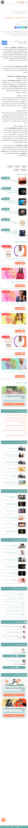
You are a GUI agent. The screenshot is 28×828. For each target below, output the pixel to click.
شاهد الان (19, 263)
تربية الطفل (4, 314)
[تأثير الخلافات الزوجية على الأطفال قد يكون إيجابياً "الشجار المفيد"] (14, 318)
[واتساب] (23, 27)
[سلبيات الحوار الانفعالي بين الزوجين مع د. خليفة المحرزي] (14, 341)
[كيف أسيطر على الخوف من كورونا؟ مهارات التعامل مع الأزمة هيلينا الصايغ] (14, 273)
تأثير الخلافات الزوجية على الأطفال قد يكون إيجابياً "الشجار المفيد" (14, 327)
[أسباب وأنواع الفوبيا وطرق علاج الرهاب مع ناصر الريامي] (14, 364)
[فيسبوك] (26, 27)
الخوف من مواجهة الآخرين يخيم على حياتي (16, 415)
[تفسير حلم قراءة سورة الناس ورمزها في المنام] (22, 222)
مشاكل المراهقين (5, 188)
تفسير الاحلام (4, 178)
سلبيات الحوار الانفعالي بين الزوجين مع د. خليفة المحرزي (14, 350)
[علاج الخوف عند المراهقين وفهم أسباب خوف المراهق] (22, 191)
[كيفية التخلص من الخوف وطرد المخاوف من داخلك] (22, 212)
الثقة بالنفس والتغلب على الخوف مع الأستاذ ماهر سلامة (15, 305)
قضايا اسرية (4, 337)
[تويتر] (21, 27)
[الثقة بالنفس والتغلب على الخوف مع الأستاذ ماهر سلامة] (14, 296)
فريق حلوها (20, 21)
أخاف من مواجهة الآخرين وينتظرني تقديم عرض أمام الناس (14, 431)
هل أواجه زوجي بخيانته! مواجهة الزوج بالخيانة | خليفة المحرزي (14, 259)
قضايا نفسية (4, 198)
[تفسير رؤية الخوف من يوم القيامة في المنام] (22, 181)
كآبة (10, 49)
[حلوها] (26, 2)
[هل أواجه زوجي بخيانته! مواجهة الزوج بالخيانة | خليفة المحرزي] (14, 251)
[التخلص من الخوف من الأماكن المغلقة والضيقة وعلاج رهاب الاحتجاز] (22, 232)
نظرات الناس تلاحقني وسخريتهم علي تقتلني (16, 435)
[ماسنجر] (18, 27)
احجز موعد (12, 656)
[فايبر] (15, 27)
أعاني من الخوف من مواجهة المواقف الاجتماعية (15, 418)
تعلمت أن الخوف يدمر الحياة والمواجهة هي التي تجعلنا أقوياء (15, 422)
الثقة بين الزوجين (5, 246)
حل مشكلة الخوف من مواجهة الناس (20, 13)
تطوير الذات (21, 11)
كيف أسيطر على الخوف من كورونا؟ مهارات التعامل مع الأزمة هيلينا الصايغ (15, 282)
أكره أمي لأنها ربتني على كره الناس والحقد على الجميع (15, 426)
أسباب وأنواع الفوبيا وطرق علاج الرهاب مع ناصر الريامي (14, 373)
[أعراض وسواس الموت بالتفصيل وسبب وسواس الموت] (22, 201)
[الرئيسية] (25, 11)
